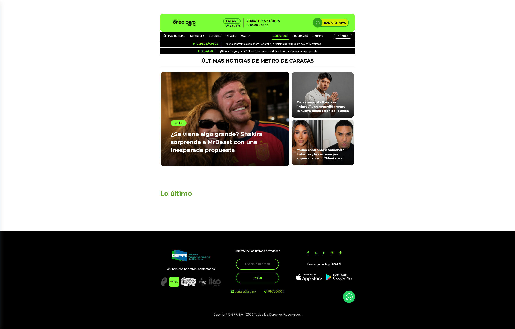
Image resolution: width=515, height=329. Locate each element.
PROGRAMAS (300, 36)
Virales (179, 123)
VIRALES (231, 36)
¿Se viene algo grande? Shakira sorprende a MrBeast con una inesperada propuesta (216, 142)
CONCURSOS (280, 36)
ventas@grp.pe (245, 291)
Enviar (257, 278)
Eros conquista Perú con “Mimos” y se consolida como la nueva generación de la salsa (323, 106)
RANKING (318, 36)
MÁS (243, 36)
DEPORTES (215, 36)
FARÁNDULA (197, 36)
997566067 (276, 291)
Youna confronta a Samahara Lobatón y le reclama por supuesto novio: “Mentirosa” (320, 154)
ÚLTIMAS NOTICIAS (174, 36)
